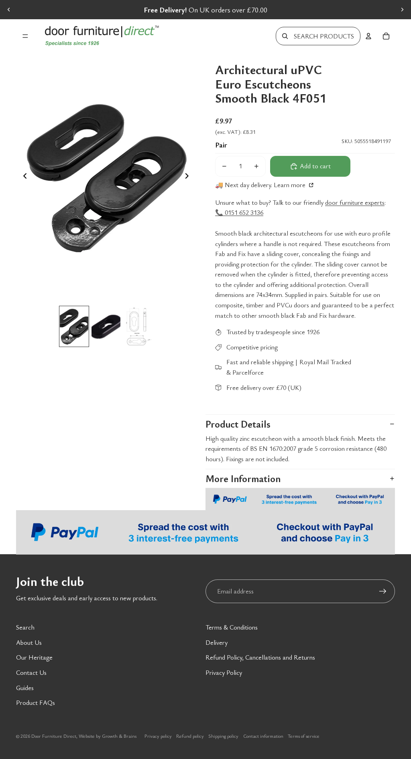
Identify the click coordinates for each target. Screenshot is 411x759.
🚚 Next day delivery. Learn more (261, 184)
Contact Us (31, 672)
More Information (243, 478)
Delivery (217, 642)
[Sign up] (382, 591)
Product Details (238, 424)
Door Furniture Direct (53, 736)
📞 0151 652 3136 (239, 212)
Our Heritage (34, 657)
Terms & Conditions (232, 627)
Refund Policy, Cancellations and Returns (260, 657)
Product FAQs (35, 702)
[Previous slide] (9, 9)
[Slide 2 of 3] (106, 327)
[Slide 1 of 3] (74, 327)
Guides (25, 687)
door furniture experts (355, 202)
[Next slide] (402, 9)
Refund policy (190, 736)
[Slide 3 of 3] (138, 327)
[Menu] (25, 36)
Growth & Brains (119, 736)
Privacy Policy (224, 672)
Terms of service (303, 736)
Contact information (263, 736)
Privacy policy (158, 736)
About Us (29, 642)
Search (25, 627)
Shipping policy (223, 736)
